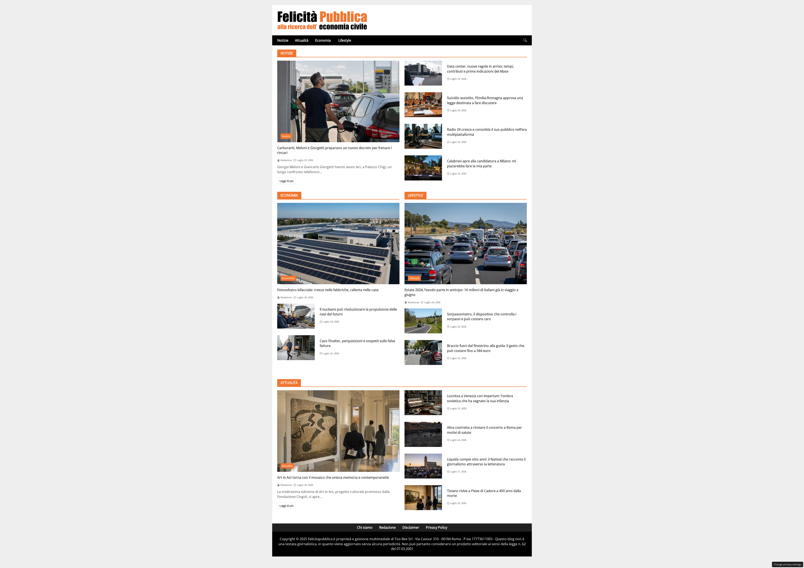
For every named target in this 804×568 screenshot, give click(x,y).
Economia (323, 40)
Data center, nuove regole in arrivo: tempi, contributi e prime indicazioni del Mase (480, 68)
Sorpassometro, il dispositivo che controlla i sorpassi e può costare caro (481, 316)
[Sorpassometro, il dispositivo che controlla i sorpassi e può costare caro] (423, 320)
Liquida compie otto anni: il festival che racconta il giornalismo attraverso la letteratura (486, 461)
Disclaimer (410, 527)
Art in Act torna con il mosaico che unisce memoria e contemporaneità (333, 477)
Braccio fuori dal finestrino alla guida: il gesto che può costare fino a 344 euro (485, 348)
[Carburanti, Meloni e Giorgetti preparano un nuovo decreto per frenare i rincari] (338, 101)
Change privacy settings (787, 564)
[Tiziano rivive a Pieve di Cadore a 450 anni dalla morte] (423, 497)
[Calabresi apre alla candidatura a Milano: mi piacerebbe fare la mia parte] (423, 167)
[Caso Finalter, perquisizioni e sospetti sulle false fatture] (296, 347)
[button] (525, 40)
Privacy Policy (436, 527)
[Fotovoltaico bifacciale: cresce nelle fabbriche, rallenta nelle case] (338, 243)
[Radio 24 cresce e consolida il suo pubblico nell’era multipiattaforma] (423, 136)
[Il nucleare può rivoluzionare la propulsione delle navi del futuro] (296, 316)
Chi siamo (364, 527)
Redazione (387, 527)
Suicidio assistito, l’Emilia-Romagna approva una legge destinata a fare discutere (485, 100)
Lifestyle (344, 40)
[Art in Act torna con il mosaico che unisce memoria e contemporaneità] (338, 431)
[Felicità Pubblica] (322, 20)
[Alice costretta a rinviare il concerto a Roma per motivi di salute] (423, 434)
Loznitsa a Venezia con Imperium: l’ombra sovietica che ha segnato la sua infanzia (480, 398)
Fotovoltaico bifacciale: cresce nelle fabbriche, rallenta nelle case (328, 290)
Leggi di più (287, 181)
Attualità (301, 40)
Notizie (282, 40)
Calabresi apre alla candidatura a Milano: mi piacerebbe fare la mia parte (481, 163)
